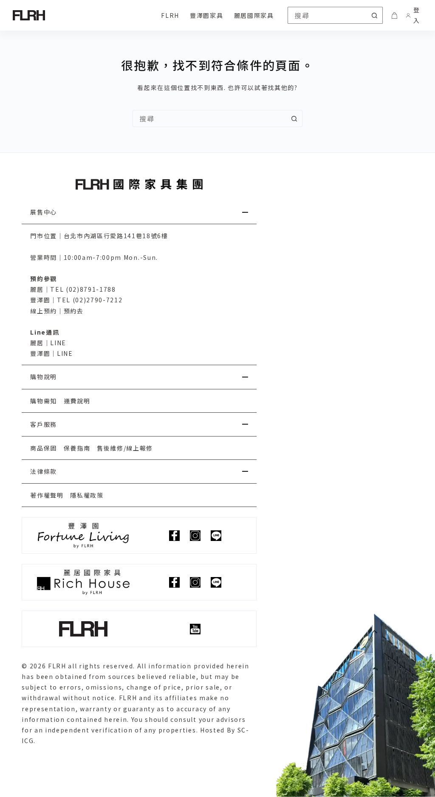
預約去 (74, 311)
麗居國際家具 (254, 15)
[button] (139, 212)
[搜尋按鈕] (374, 15)
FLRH (170, 15)
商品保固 (43, 448)
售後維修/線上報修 (125, 448)
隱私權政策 (86, 495)
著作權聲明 (46, 495)
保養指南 (77, 448)
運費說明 (77, 401)
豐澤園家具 (206, 15)
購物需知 (43, 401)
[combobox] (209, 118)
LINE (58, 342)
